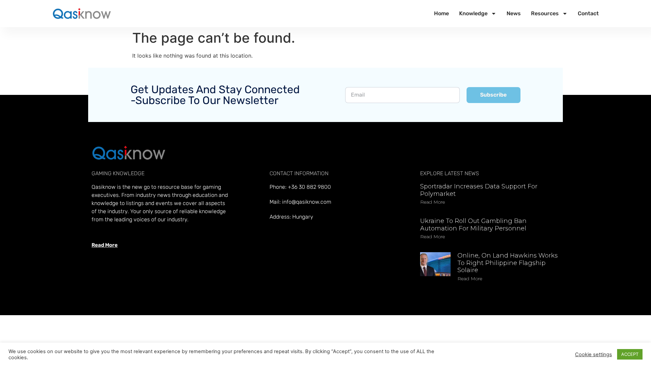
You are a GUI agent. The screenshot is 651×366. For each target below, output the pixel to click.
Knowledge (473, 13)
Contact (588, 13)
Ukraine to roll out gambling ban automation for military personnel (473, 224)
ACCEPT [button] (629, 354)
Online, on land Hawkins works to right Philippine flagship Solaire (507, 263)
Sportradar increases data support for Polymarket (478, 190)
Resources (545, 13)
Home (441, 13)
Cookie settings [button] (593, 354)
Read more (432, 202)
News (514, 13)
